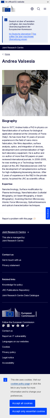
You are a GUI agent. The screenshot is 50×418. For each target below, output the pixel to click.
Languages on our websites (15, 341)
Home (7, 54)
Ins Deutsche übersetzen (20, 34)
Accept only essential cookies (28, 411)
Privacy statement (11, 265)
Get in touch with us (11, 260)
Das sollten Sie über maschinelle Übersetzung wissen (22, 36)
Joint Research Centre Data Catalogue (20, 295)
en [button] (32, 9)
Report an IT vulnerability (14, 336)
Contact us (7, 330)
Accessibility (8, 362)
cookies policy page (20, 383)
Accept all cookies (22, 403)
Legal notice (8, 357)
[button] (19, 218)
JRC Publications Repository (15, 290)
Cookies (6, 346)
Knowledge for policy (12, 284)
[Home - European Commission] (8, 8)
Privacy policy (9, 352)
